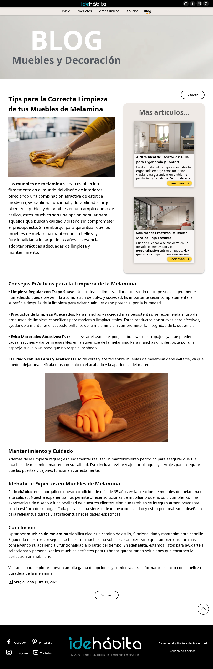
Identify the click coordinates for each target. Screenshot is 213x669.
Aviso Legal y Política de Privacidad (183, 643)
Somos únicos (108, 11)
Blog (147, 11)
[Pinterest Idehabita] (206, 4)
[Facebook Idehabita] (193, 4)
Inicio (66, 11)
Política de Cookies (183, 651)
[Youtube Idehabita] (186, 4)
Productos (84, 11)
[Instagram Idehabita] (199, 4)
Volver (193, 95)
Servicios (132, 11)
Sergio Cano (24, 582)
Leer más (177, 183)
